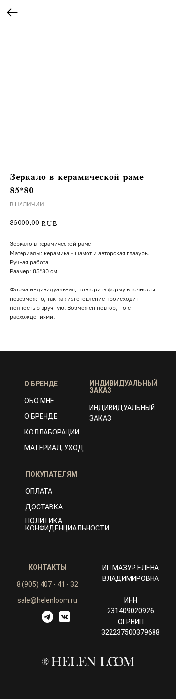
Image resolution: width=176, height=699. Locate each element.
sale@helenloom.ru (47, 600)
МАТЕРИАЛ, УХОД (54, 448)
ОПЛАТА (38, 491)
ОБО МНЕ (39, 401)
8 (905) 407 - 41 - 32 (47, 584)
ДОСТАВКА (44, 507)
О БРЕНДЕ (41, 416)
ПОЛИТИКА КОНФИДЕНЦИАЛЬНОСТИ (67, 524)
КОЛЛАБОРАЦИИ (51, 432)
